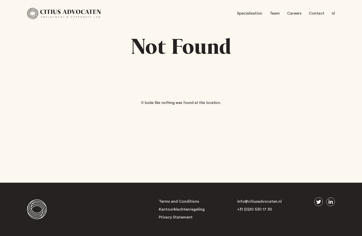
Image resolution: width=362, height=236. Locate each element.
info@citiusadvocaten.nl (259, 201)
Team (275, 13)
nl (333, 13)
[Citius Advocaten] (64, 13)
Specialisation (249, 13)
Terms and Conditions (179, 201)
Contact (316, 13)
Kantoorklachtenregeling (182, 209)
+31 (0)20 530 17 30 (254, 209)
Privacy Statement (176, 217)
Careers (294, 13)
